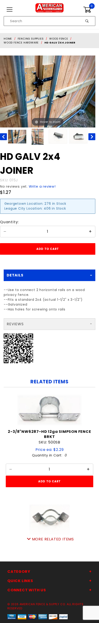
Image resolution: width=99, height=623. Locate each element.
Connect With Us (26, 590)
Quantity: (9, 222)
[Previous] (9, 91)
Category (18, 571)
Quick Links (20, 580)
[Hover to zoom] (47, 91)
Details (15, 275)
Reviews (15, 324)
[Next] (86, 91)
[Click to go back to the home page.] (49, 9)
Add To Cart (49, 481)
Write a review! (42, 186)
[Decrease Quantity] (4, 231)
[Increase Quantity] (90, 231)
